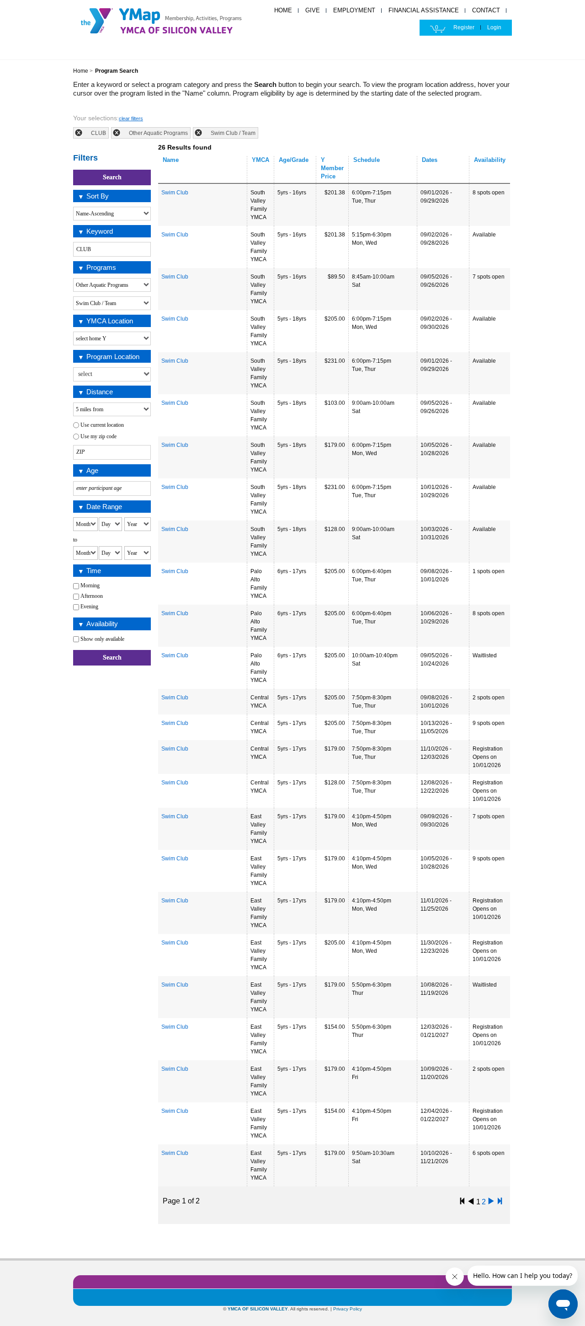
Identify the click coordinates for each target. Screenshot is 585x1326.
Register (463, 27)
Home (80, 71)
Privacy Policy (347, 1308)
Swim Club (174, 192)
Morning (90, 585)
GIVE (312, 10)
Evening (89, 606)
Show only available (102, 639)
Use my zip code (98, 436)
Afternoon (91, 596)
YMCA (171, 19)
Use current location (102, 425)
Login (494, 27)
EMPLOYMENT (354, 10)
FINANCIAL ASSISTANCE (423, 10)
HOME (283, 10)
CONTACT (486, 10)
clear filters (131, 118)
